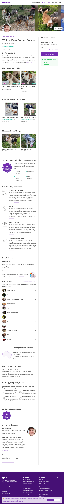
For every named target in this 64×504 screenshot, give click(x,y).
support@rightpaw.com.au (44, 488)
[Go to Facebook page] (55, 477)
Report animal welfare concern (45, 490)
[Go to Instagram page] (57, 477)
